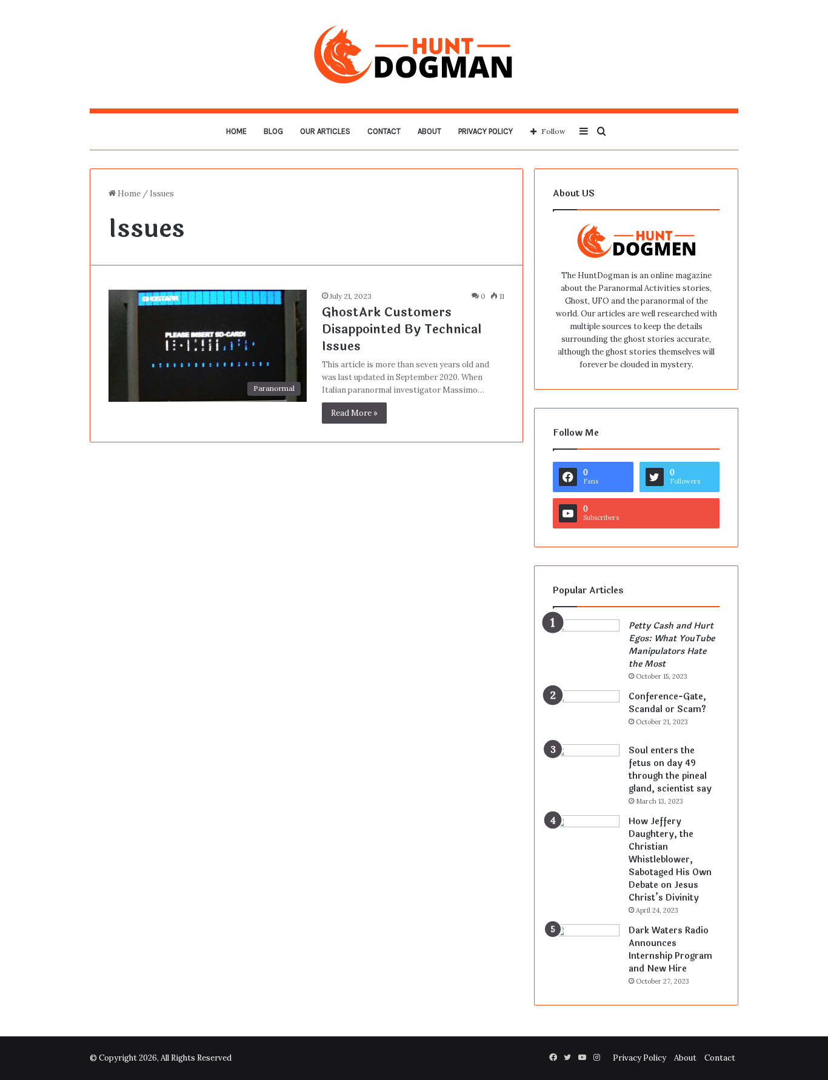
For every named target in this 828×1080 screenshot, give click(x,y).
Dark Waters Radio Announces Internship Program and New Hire (670, 949)
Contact (384, 131)
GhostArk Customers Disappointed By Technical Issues (401, 329)
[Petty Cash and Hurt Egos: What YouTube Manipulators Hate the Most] (586, 642)
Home (236, 131)
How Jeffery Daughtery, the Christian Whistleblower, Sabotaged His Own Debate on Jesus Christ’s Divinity (670, 859)
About (429, 131)
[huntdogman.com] (414, 54)
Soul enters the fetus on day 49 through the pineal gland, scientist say (670, 769)
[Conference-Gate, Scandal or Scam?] (586, 713)
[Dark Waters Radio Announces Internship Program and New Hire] (586, 947)
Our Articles (325, 131)
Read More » (354, 413)
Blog (273, 131)
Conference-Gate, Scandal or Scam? (667, 703)
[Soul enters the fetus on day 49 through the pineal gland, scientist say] (586, 767)
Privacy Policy (485, 131)
